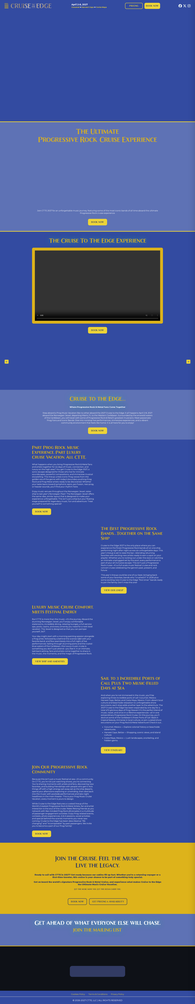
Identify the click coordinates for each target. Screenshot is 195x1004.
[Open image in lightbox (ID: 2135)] (46, 362)
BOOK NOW (97, 222)
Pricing (133, 5)
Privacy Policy (117, 994)
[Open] (6, 6)
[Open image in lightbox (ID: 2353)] (134, 362)
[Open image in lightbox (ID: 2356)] (178, 362)
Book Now (152, 5)
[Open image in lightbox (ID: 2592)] (61, 362)
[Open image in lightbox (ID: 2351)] (105, 362)
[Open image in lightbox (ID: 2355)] (163, 362)
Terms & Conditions (98, 994)
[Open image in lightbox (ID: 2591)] (90, 362)
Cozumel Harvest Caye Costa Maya (89, 5)
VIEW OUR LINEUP (113, 590)
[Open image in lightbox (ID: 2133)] (17, 362)
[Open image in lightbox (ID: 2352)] (119, 362)
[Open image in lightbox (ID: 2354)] (148, 362)
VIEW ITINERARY (113, 750)
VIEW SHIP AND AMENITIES (50, 661)
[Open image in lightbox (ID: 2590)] (31, 362)
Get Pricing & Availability (108, 901)
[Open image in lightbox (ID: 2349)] (75, 362)
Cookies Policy (78, 994)
